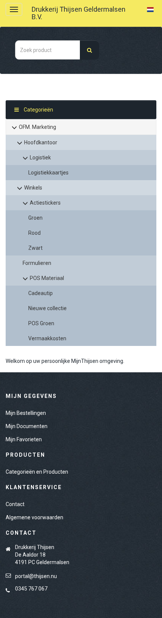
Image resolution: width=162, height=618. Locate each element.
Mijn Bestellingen (26, 413)
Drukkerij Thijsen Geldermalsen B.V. (78, 13)
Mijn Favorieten (24, 439)
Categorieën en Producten (37, 472)
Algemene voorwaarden (34, 517)
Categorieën (38, 110)
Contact (15, 504)
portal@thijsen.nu (36, 576)
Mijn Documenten (26, 426)
